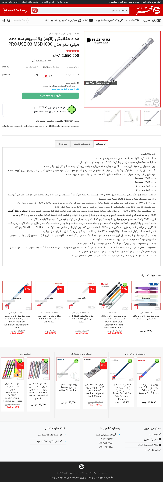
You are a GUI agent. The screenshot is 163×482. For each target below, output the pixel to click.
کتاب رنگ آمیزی (29, 2)
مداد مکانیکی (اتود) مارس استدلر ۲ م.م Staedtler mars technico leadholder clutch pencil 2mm (17, 322)
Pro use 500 (143, 186)
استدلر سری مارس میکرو (127, 219)
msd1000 (50, 126)
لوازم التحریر (48, 2)
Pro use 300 (143, 190)
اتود (25, 126)
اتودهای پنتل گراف (18, 211)
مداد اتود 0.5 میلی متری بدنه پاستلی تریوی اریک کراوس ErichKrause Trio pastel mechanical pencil (38, 391)
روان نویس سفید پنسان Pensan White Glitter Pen (68, 387)
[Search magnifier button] (35, 10)
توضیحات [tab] (101, 144)
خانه (77, 33)
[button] (15, 10)
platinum (59, 126)
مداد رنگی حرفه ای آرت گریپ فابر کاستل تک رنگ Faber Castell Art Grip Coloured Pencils (122, 392)
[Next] (87, 69)
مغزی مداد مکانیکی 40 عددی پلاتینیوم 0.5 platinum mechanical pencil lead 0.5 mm (95, 390)
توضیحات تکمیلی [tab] (81, 144)
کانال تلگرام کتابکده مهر (48, 441)
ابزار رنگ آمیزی (10, 2)
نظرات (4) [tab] (62, 144)
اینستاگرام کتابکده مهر (49, 434)
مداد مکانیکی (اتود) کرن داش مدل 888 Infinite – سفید (81, 319)
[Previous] (155, 69)
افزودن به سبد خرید (50, 95)
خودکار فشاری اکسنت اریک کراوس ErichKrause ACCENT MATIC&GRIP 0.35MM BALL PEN (12, 392)
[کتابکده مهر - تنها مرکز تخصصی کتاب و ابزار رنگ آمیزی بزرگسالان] (81, 466)
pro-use (68, 126)
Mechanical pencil (36, 126)
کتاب (85, 20)
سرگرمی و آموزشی (68, 20)
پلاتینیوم (18, 126)
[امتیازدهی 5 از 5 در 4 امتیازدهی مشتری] (40, 51)
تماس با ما (62, 2)
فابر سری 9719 (29, 215)
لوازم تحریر (66, 33)
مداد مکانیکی (8, 126)
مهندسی (50, 121)
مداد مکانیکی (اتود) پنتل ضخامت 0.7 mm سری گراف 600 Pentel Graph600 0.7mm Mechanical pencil (113, 322)
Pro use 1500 (142, 178)
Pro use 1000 (142, 182)
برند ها (131, 20)
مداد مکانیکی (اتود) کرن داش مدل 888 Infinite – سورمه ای (49, 319)
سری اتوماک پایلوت (136, 215)
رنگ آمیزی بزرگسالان (108, 20)
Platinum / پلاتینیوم (64, 121)
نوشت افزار (53, 33)
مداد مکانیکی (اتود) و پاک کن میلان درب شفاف (146, 318)
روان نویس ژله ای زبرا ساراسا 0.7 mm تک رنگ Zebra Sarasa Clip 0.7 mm (148, 389)
